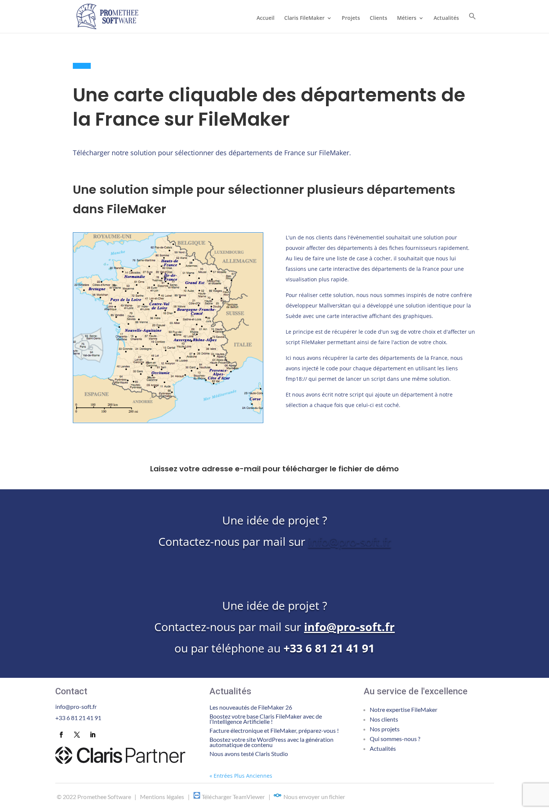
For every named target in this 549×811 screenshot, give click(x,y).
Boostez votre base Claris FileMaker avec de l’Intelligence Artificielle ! (266, 719)
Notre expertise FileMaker (403, 709)
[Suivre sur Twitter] (77, 735)
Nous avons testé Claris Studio (249, 753)
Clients (378, 18)
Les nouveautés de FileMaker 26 (251, 707)
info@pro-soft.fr (349, 541)
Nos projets (385, 728)
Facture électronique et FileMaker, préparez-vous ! (274, 730)
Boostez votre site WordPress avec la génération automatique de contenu (272, 742)
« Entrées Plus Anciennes (241, 775)
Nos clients (384, 719)
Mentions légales (162, 796)
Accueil (265, 18)
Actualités (446, 18)
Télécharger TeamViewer (233, 796)
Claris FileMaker (304, 18)
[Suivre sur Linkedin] (93, 735)
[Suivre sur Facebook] (61, 735)
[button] (472, 22)
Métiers (406, 18)
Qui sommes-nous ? (395, 738)
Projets (351, 18)
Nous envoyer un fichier (314, 796)
